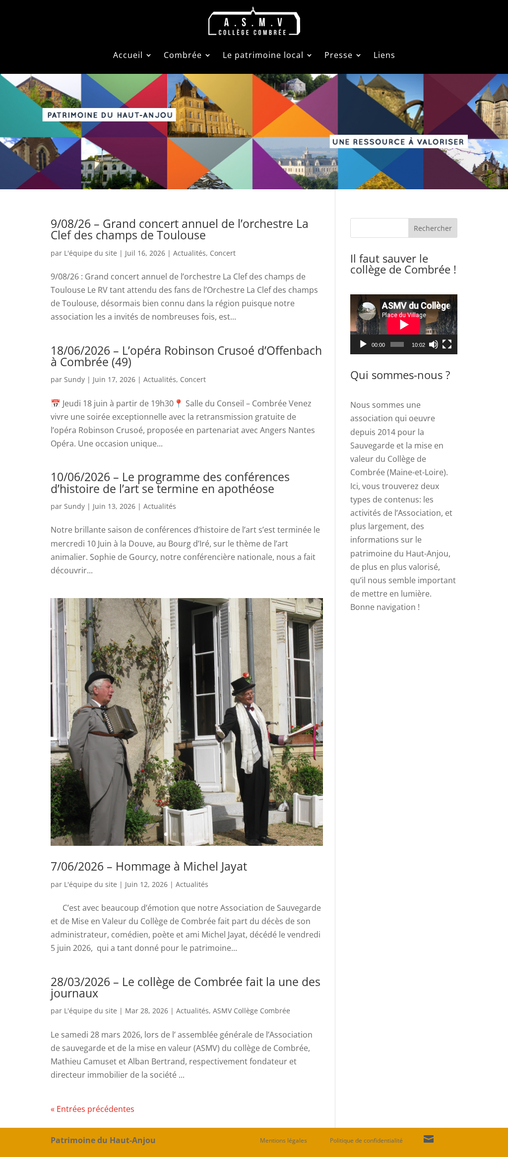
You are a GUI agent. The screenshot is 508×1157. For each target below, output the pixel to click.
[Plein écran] (447, 344)
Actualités (189, 253)
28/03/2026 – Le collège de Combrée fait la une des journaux (185, 987)
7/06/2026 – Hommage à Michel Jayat (149, 866)
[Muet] (434, 344)
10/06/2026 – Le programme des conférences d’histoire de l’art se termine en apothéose (170, 482)
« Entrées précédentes (92, 1108)
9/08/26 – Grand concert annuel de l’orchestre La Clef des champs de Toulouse (180, 229)
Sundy (74, 379)
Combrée (183, 55)
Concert (223, 253)
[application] (403, 324)
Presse (338, 55)
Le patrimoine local (263, 55)
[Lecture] (363, 344)
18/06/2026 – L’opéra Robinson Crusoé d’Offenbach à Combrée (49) (186, 356)
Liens (384, 55)
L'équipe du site (90, 253)
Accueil (128, 55)
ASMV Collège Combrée (251, 1010)
